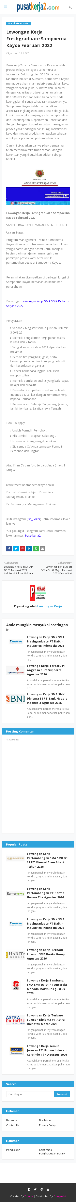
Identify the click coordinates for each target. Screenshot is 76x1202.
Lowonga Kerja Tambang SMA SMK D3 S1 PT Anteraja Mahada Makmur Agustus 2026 (47, 986)
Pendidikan (13, 1150)
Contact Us (12, 1125)
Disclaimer (45, 1120)
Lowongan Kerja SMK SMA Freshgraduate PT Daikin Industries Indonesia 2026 (45, 641)
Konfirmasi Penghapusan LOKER (52, 1151)
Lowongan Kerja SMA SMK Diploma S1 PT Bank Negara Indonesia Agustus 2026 (47, 698)
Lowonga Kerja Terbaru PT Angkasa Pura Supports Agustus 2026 (46, 670)
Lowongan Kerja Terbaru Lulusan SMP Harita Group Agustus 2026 (46, 954)
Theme (29, 1196)
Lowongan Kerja (49, 606)
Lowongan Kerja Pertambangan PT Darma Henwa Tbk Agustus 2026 (45, 893)
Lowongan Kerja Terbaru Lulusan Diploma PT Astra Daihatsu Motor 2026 (46, 1019)
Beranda (11, 1120)
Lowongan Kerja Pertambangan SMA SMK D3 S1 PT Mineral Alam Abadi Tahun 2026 (47, 860)
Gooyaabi (60, 1196)
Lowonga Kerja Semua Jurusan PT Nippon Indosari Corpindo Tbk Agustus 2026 (47, 1050)
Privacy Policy (47, 1125)
